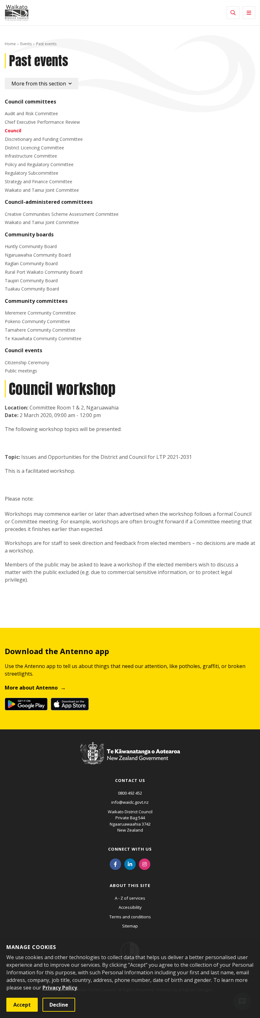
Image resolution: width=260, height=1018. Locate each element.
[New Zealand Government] (130, 759)
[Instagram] (144, 864)
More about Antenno (31, 687)
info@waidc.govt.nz (130, 802)
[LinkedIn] (130, 864)
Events (26, 44)
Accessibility (130, 907)
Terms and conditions (130, 917)
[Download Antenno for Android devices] (26, 704)
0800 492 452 (130, 793)
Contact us (130, 780)
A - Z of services (130, 898)
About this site (130, 885)
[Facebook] (115, 864)
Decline (58, 1004)
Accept (22, 1004)
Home (10, 44)
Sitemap (130, 926)
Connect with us (130, 849)
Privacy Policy (59, 987)
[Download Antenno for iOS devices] (70, 704)
